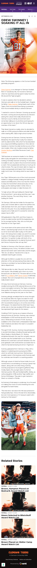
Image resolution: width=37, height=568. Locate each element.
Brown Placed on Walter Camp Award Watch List (16, 543)
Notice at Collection (25, 559)
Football (4, 486)
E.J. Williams (11, 276)
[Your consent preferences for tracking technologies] (3, 564)
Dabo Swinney (13, 104)
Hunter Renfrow (6, 150)
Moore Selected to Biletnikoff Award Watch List (16, 516)
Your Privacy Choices (12, 559)
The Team (12, 9)
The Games (21, 9)
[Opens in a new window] (29, 3)
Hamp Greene (23, 276)
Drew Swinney (6, 89)
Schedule (25, 3)
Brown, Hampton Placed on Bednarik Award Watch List (15, 490)
